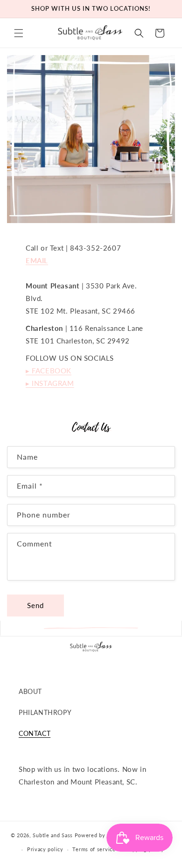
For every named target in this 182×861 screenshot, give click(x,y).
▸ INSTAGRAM (50, 383)
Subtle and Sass (53, 835)
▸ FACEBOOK (48, 370)
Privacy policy (45, 849)
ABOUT (30, 691)
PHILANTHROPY (45, 712)
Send (35, 605)
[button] (18, 33)
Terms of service (93, 849)
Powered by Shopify (101, 835)
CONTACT (34, 733)
